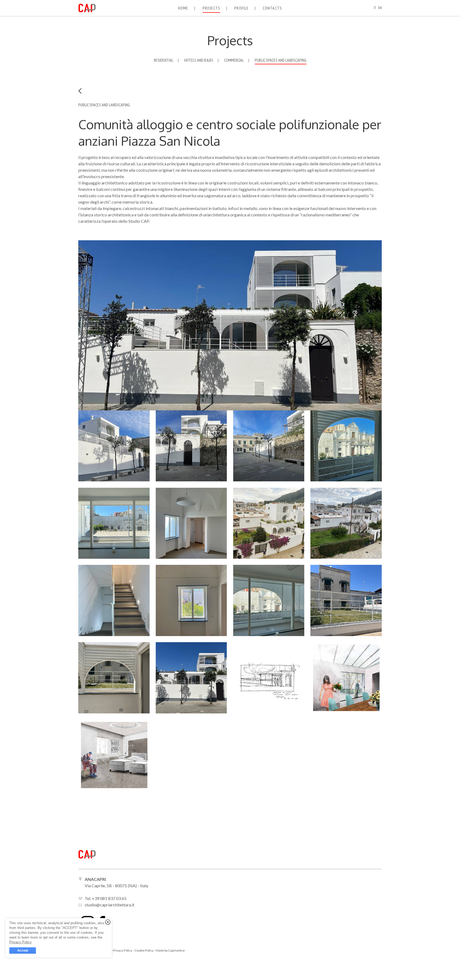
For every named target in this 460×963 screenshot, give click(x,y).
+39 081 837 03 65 (109, 898)
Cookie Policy (144, 950)
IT (375, 8)
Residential (163, 60)
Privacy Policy (123, 950)
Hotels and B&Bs (198, 60)
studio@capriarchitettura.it (109, 904)
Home (183, 8)
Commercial (234, 60)
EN (380, 8)
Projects (211, 8)
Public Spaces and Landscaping (280, 60)
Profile (241, 8)
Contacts (272, 8)
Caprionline (176, 950)
